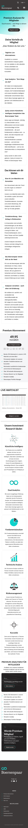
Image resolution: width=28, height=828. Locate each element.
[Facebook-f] (16, 781)
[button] (18, 8)
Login (22, 2)
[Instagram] (11, 781)
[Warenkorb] (18, 2)
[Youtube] (14, 781)
